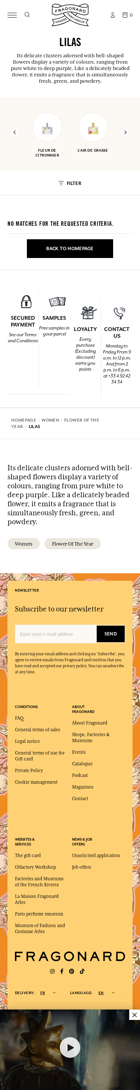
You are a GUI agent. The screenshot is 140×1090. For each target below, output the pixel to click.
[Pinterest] (71, 971)
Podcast (80, 775)
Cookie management (36, 782)
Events (78, 752)
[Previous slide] (15, 132)
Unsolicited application (96, 855)
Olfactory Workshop (35, 867)
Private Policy (29, 770)
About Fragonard (89, 723)
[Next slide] (125, 132)
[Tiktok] (82, 971)
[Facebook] (61, 971)
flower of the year (72, 544)
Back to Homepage (69, 249)
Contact (80, 798)
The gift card (28, 855)
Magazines (82, 787)
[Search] (27, 15)
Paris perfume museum (39, 914)
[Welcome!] (70, 14)
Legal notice (27, 741)
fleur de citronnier (47, 153)
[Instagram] (52, 971)
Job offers (81, 867)
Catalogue (82, 763)
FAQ (19, 718)
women (23, 544)
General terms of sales (37, 729)
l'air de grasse (93, 150)
